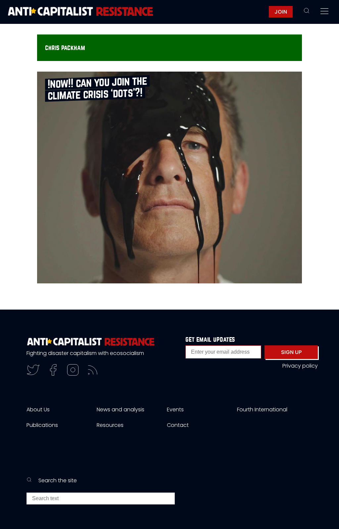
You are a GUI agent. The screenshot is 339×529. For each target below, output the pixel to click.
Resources (110, 425)
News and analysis (120, 409)
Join (280, 12)
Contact (178, 425)
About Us (38, 409)
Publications (42, 425)
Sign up (291, 352)
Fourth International (262, 409)
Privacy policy (300, 366)
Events (175, 409)
